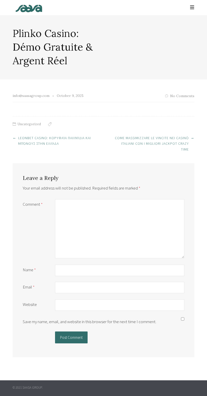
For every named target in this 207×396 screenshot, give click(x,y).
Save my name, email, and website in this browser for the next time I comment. (89, 321)
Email (29, 287)
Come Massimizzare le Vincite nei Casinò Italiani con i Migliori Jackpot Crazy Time (152, 144)
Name (29, 270)
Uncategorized (29, 124)
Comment (33, 204)
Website (30, 304)
